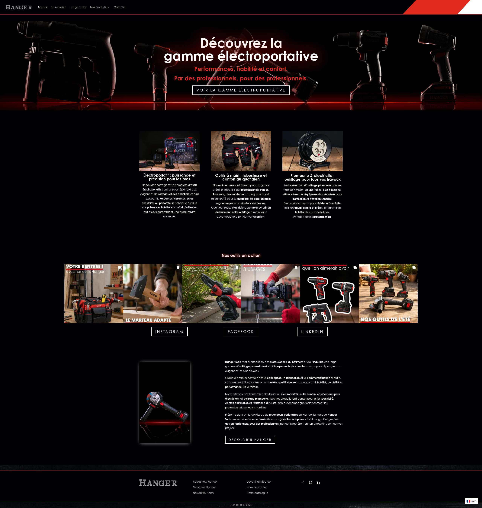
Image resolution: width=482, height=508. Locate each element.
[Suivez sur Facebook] (303, 482)
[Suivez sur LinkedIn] (318, 482)
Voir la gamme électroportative (241, 90)
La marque (58, 7)
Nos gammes (78, 7)
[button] (93, 293)
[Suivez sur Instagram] (311, 482)
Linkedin (312, 331)
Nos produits (98, 7)
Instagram (169, 331)
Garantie (119, 7)
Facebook (241, 331)
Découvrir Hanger (250, 440)
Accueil (42, 7)
